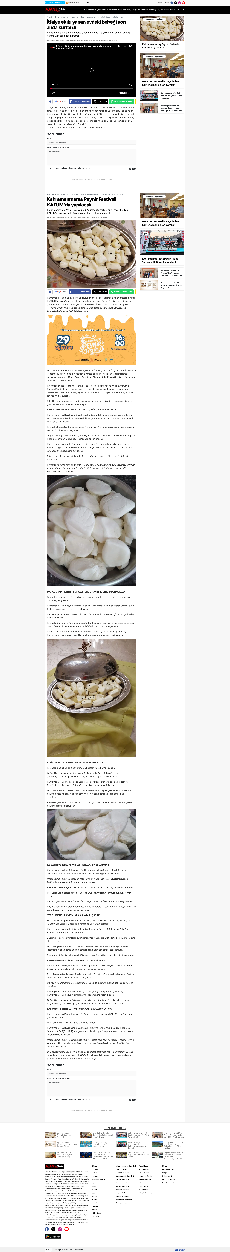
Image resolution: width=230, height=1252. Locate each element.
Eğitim (94, 1189)
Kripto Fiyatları (144, 1189)
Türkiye (95, 1199)
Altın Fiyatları (144, 1186)
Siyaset (94, 1183)
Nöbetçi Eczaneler (146, 1193)
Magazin (95, 1176)
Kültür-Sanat (96, 1213)
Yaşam (94, 1210)
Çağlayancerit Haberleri (124, 1176)
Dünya (94, 1173)
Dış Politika (96, 1216)
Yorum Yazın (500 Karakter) (58, 147)
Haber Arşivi (167, 1176)
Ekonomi (95, 1169)
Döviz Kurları (143, 1183)
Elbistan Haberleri (122, 1183)
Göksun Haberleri (122, 1186)
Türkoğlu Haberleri (122, 1196)
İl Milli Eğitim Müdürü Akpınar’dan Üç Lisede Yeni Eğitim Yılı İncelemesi (171, 108)
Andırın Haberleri (122, 1173)
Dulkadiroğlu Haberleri (123, 1199)
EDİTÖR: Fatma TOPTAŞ (78, 217)
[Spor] (162, 242)
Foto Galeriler (144, 1173)
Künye (160, 3)
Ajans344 (50, 17)
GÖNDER (132, 169)
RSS (49, 1250)
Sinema (95, 1206)
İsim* (49, 138)
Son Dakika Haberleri (170, 1183)
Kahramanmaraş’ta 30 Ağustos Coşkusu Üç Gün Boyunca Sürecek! (171, 285)
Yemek (94, 1203)
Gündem (95, 1166)
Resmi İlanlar (144, 1166)
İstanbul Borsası (145, 1179)
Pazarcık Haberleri (122, 1193)
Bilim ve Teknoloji (98, 1179)
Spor (94, 1193)
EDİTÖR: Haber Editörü (100, 40)
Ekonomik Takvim (168, 1179)
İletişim (166, 3)
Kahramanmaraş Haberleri (67, 17)
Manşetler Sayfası (145, 1176)
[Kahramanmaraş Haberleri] (162, 28)
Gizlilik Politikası (168, 1169)
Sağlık (94, 1186)
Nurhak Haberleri (122, 1189)
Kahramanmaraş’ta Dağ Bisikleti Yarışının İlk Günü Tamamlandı (171, 95)
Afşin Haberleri (121, 1169)
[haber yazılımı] (180, 1249)
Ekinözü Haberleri (122, 1179)
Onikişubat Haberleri (123, 1203)
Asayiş (94, 1196)
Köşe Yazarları (144, 1169)
